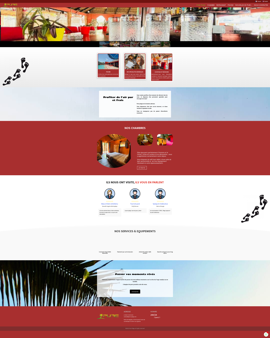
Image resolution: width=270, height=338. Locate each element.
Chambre (211, 5)
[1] (266, 335)
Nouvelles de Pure (243, 5)
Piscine (230, 5)
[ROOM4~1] (165, 145)
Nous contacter (261, 5)
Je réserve (142, 168)
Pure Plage (200, 5)
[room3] (145, 145)
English (266, 1)
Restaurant (221, 5)
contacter (135, 292)
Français (259, 1)
